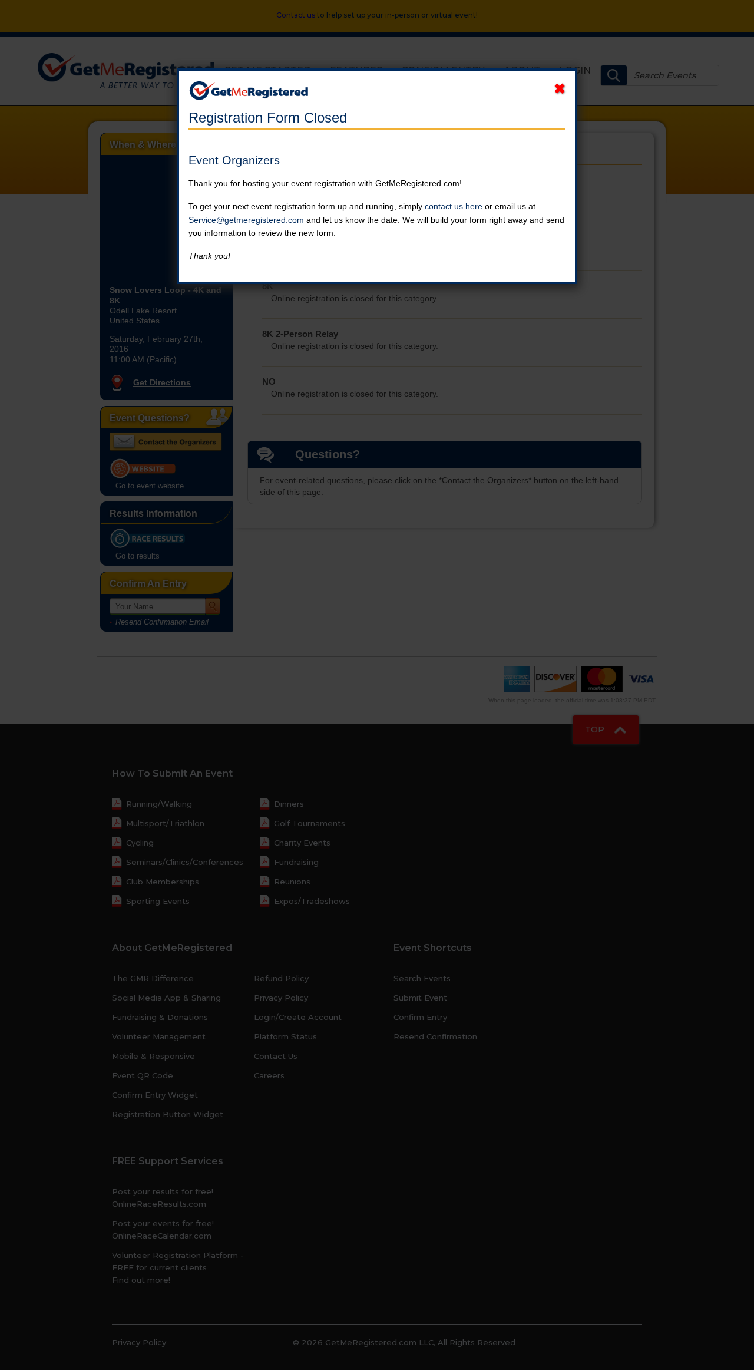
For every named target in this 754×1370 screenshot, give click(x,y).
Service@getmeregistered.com (246, 220)
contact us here (453, 206)
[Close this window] (560, 89)
